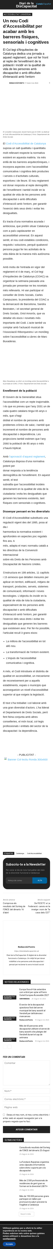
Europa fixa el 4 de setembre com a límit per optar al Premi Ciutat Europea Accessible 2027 (34, 992)
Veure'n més (25, 1214)
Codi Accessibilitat (34, 853)
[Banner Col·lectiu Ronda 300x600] (26, 759)
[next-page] (9, 1047)
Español (47, 4)
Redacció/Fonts (16, 83)
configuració (9, 1238)
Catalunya (20, 853)
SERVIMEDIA (24, 999)
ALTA (40, 880)
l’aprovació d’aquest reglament (27, 456)
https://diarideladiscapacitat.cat (26, 951)
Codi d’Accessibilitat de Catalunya (26, 143)
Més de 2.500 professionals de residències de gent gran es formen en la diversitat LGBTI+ (33, 1183)
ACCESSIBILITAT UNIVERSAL (17, 14)
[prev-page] (5, 1047)
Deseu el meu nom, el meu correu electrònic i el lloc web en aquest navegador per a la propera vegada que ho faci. (26, 1118)
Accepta (9, 1244)
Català (39, 4)
